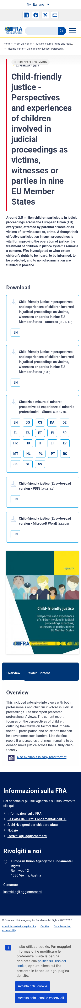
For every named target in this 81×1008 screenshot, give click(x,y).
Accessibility (9, 930)
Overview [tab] (13, 673)
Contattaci (10, 885)
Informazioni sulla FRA (24, 813)
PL (41, 454)
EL (15, 433)
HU (28, 443)
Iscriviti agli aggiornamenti (27, 836)
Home (7, 43)
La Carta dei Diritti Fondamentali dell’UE (36, 819)
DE (64, 422)
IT (40, 443)
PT (53, 454)
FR (64, 433)
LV (64, 443)
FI (52, 433)
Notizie (12, 830)
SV (40, 464)
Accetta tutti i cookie (32, 986)
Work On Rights (23, 43)
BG (28, 422)
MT (15, 454)
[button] (26, 15)
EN (16, 332)
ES (28, 433)
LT (52, 443)
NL (28, 454)
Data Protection (62, 926)
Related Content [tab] (38, 673)
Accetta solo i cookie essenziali (41, 998)
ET (40, 433)
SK (16, 464)
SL (28, 464)
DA (52, 422)
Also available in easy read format (41, 757)
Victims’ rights (15, 48)
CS (40, 422)
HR (15, 443)
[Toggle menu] (72, 30)
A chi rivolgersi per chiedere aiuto (32, 825)
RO (65, 454)
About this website (12, 926)
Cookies (44, 926)
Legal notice (29, 926)
